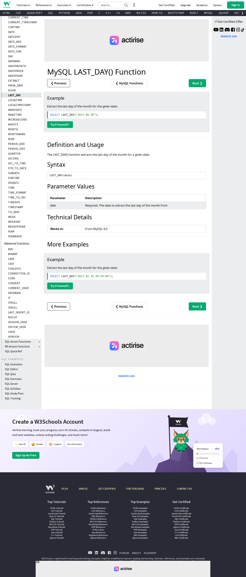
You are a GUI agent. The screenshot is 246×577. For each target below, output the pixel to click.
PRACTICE (160, 488)
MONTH (13, 129)
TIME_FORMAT (17, 192)
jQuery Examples (140, 537)
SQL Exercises (13, 379)
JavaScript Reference (98, 513)
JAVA (78, 13)
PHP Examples (140, 529)
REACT (194, 13)
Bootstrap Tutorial (56, 527)
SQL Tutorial (56, 519)
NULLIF (12, 317)
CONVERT (14, 283)
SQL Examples (13, 364)
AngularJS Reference (98, 535)
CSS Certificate (181, 510)
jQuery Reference (98, 537)
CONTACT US (184, 488)
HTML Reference (98, 508)
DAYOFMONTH (17, 66)
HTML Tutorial (56, 508)
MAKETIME (15, 114)
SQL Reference (98, 516)
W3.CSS (141, 13)
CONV (11, 278)
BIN (10, 249)
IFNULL (12, 302)
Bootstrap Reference (98, 524)
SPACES (83, 488)
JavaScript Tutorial (56, 513)
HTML (6, 13)
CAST (11, 263)
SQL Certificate (181, 519)
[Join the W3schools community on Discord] (227, 30)
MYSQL (208, 13)
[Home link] (7, 5)
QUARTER (14, 153)
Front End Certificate (181, 516)
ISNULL (12, 307)
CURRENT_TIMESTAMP (22, 22)
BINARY (12, 254)
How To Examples (140, 516)
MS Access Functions (17, 346)
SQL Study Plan (14, 393)
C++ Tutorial (56, 535)
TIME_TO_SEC (17, 197)
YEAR (11, 231)
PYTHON (64, 13)
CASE (11, 259)
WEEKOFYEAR (16, 226)
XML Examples (140, 535)
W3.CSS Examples (140, 524)
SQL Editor (11, 369)
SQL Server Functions (18, 341)
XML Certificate (181, 537)
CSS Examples (140, 510)
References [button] (43, 5)
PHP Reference (98, 527)
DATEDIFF (14, 37)
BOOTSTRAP (176, 13)
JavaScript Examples (140, 513)
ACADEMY (150, 553)
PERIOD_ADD (16, 144)
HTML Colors (98, 529)
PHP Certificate (181, 524)
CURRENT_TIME (18, 17)
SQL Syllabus (13, 388)
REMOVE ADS (126, 376)
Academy (201, 5)
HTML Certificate (181, 508)
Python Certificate (181, 521)
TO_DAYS (13, 212)
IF (9, 297)
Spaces (217, 5)
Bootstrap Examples (140, 527)
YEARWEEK (15, 236)
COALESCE (14, 268)
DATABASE (14, 293)
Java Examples (140, 532)
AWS (128, 13)
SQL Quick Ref (13, 351)
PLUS (65, 488)
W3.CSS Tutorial (56, 524)
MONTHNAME (16, 134)
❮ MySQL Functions (129, 83)
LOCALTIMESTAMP (19, 105)
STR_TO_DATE (17, 168)
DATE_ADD (14, 41)
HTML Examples (140, 508)
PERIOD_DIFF (16, 148)
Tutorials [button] (22, 5)
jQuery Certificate (181, 527)
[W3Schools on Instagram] (238, 30)
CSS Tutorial (56, 510)
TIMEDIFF (14, 202)
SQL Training (13, 398)
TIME (11, 187)
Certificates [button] (84, 5)
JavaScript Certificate (181, 513)
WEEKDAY (14, 221)
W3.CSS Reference (98, 521)
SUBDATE (14, 173)
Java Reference (98, 532)
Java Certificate (181, 529)
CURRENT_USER (18, 288)
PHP (90, 13)
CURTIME (14, 27)
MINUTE (13, 124)
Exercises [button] (63, 5)
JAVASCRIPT (34, 13)
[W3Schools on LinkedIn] (221, 30)
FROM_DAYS (15, 85)
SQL (50, 13)
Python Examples (140, 521)
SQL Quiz (10, 374)
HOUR (12, 90)
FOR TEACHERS (135, 488)
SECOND (13, 158)
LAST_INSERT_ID (19, 312)
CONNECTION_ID (19, 273)
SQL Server (11, 383)
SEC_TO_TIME (17, 163)
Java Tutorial (57, 532)
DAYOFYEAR (15, 75)
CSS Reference (98, 510)
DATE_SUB (14, 51)
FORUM (124, 553)
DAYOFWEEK (16, 71)
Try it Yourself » (60, 125)
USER (11, 332)
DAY (10, 56)
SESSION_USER (17, 322)
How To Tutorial (56, 516)
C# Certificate (181, 535)
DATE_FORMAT (17, 46)
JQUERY (223, 13)
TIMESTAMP (15, 207)
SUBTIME (14, 178)
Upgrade (185, 5)
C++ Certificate (181, 532)
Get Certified (167, 5)
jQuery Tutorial (57, 537)
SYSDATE (13, 183)
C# (118, 13)
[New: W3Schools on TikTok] (242, 30)
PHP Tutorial (56, 529)
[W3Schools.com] (50, 491)
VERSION (13, 336)
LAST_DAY (14, 95)
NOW (11, 139)
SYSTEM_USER (17, 327)
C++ (108, 13)
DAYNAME (14, 61)
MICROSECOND (17, 119)
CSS (18, 13)
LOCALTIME (15, 100)
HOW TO (157, 13)
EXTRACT (14, 80)
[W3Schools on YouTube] (215, 30)
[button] (126, 5)
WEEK (11, 217)
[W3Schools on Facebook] (233, 30)
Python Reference (98, 519)
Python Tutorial (57, 521)
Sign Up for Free (25, 455)
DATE (11, 32)
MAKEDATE (15, 110)
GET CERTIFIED (106, 488)
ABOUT (136, 553)
